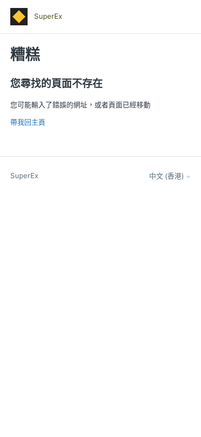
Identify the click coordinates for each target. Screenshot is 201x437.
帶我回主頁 (27, 122)
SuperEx (24, 175)
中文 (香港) (167, 176)
